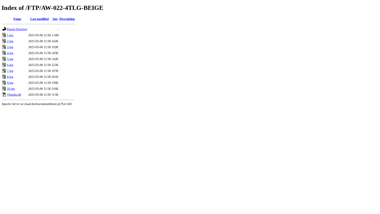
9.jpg (10, 82)
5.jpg (10, 59)
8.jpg (10, 76)
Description (67, 19)
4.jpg (10, 53)
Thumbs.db (14, 94)
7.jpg (10, 71)
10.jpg (11, 88)
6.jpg (10, 65)
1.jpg (10, 35)
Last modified (39, 19)
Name (17, 19)
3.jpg (10, 47)
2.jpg (10, 41)
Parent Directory (17, 29)
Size (55, 19)
